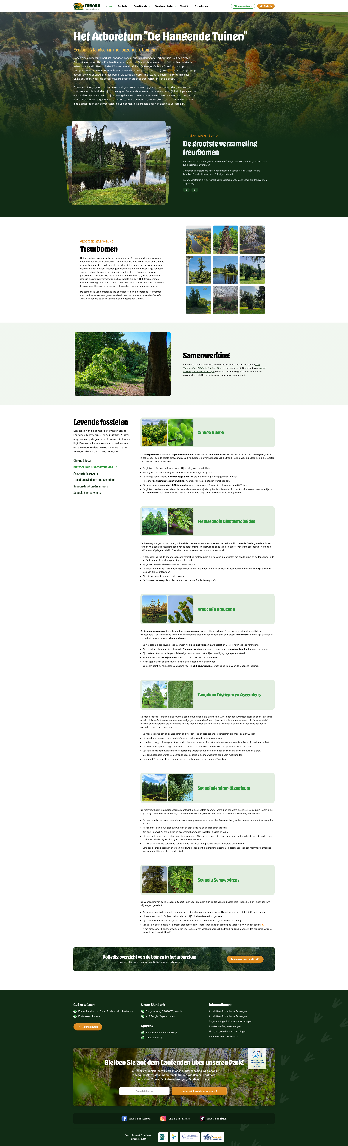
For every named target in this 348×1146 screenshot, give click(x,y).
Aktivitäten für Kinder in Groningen (228, 1011)
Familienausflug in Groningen (225, 1026)
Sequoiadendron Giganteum (90, 486)
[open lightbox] (198, 240)
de (110, 6)
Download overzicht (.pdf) (245, 959)
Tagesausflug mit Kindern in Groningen (230, 1021)
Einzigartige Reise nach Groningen (227, 1031)
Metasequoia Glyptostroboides (93, 467)
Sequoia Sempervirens (87, 492)
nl (107, 6)
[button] (123, 6)
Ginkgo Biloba (82, 460)
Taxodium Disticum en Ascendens (94, 479)
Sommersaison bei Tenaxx (223, 1036)
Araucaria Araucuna (85, 473)
